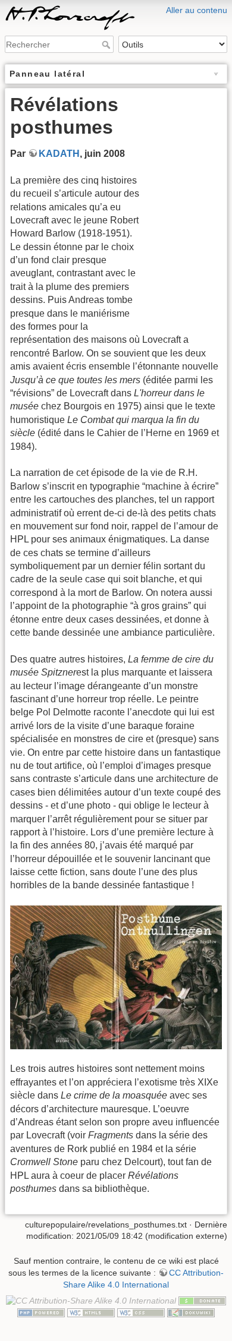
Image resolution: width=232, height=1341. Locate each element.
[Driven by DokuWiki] (191, 1312)
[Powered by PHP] (41, 1312)
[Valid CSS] (141, 1312)
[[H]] (116, 8)
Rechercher (107, 44)
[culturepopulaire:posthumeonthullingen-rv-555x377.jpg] (116, 977)
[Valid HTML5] (91, 1312)
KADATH (59, 154)
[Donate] (202, 1300)
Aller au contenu (196, 10)
